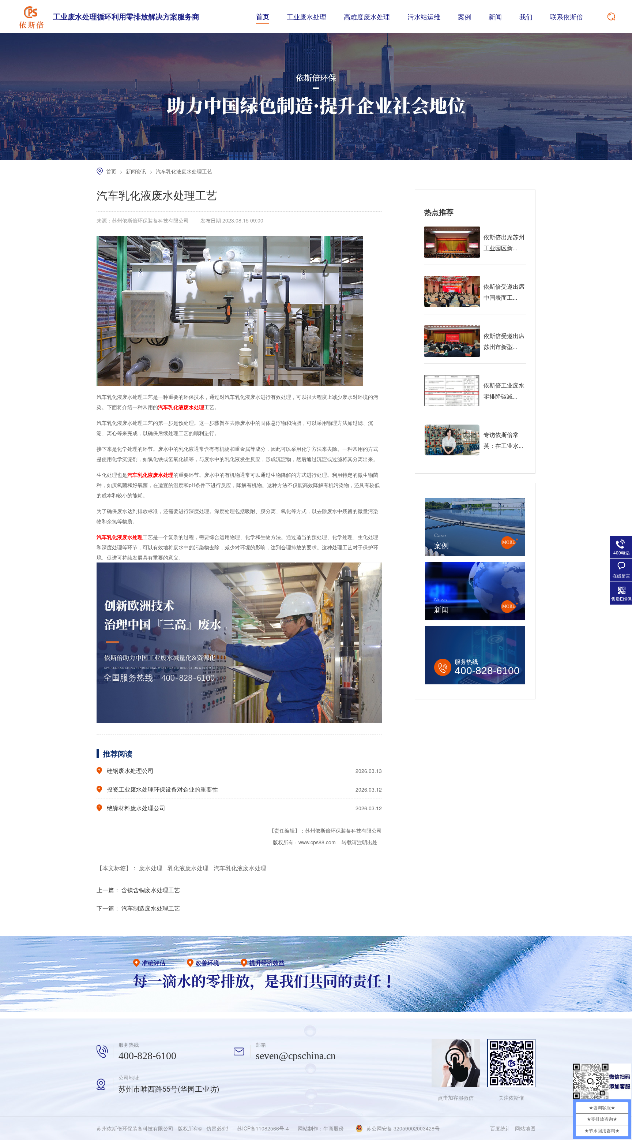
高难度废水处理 (367, 16)
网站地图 (525, 1128)
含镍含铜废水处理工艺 (150, 890)
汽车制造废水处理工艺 (150, 908)
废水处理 (151, 868)
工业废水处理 (306, 16)
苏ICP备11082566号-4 (263, 1128)
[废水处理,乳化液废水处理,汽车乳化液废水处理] (31, 16)
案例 (464, 16)
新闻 (495, 16)
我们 (526, 16)
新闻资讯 (137, 171)
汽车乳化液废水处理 (240, 868)
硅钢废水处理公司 (130, 770)
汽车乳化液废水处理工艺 (184, 171)
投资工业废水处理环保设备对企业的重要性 (162, 789)
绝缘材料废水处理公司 (136, 808)
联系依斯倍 (566, 16)
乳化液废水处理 (189, 868)
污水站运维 (423, 16)
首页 (262, 16)
